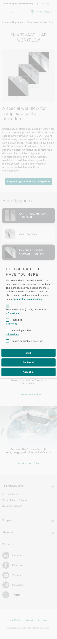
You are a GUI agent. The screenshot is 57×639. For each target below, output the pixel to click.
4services (12, 334)
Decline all (28, 362)
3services (12, 313)
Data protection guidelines (27, 299)
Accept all (28, 372)
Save (28, 352)
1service (11, 323)
